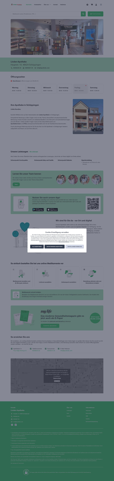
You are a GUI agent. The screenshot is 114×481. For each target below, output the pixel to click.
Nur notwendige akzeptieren (55, 246)
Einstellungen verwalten (75, 246)
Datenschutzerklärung (64, 241)
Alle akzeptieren (37, 246)
